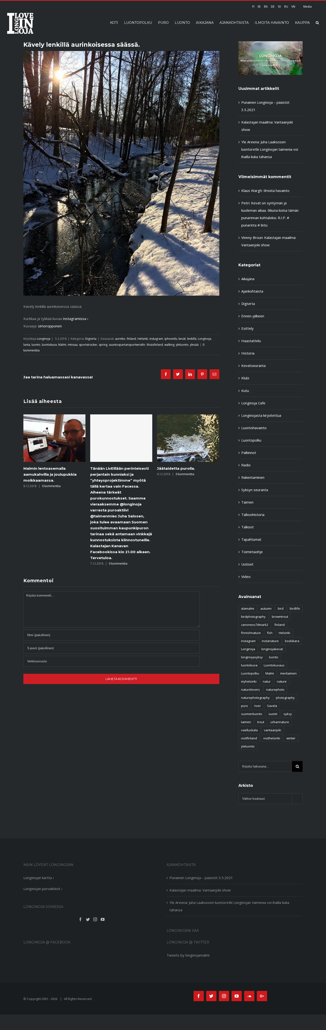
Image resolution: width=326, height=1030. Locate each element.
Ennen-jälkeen (252, 316)
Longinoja (43, 339)
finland (131, 339)
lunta (26, 345)
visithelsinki (271, 738)
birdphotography (253, 616)
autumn (266, 608)
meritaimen (288, 673)
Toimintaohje (252, 551)
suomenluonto (251, 714)
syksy (288, 714)
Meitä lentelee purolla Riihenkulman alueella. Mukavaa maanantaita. (187, 474)
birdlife (295, 608)
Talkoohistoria (252, 514)
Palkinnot (248, 452)
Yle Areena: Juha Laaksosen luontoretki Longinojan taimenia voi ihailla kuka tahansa (269, 149)
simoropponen (50, 326)
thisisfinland (155, 345)
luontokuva (49, 345)
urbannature (279, 722)
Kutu (245, 390)
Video (246, 576)
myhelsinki (249, 681)
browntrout (280, 616)
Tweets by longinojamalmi (188, 955)
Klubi (245, 378)
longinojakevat (272, 649)
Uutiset (247, 564)
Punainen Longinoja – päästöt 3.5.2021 (201, 877)
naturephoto (275, 689)
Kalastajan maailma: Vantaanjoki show (200, 890)
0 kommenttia (51, 563)
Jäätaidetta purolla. (109, 468)
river (257, 706)
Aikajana (247, 278)
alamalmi (247, 608)
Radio (246, 465)
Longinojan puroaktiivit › (42, 888)
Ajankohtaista (252, 291)
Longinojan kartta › (38, 877)
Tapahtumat (251, 539)
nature (282, 681)
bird (281, 608)
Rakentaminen (252, 477)
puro (244, 706)
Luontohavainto (254, 427)
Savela (272, 706)
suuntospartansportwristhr (127, 345)
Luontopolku (251, 440)
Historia (247, 353)
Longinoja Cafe (253, 403)
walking (169, 345)
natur (267, 681)
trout (260, 722)
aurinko (120, 339)
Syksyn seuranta (254, 489)
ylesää (194, 345)
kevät (182, 339)
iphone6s (170, 339)
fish (270, 633)
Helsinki (142, 339)
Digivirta (90, 339)
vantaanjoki (272, 730)
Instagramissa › (75, 318)
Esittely (247, 328)
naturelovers (250, 689)
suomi (272, 714)
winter (290, 738)
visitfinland (249, 738)
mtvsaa (73, 345)
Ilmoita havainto (276, 190)
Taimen (247, 502)
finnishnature (251, 633)
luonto (36, 345)
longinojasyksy (252, 657)
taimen (246, 722)
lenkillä (191, 339)
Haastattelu (251, 340)
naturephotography (255, 697)
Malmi (62, 345)
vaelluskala (249, 730)
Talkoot (247, 527)
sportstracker (88, 345)
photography (285, 697)
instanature (270, 641)
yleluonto (182, 345)
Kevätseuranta (253, 365)
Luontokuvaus (274, 665)
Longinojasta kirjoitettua (261, 415)
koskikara (292, 641)
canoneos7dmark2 (254, 625)
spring (103, 345)
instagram (156, 339)
